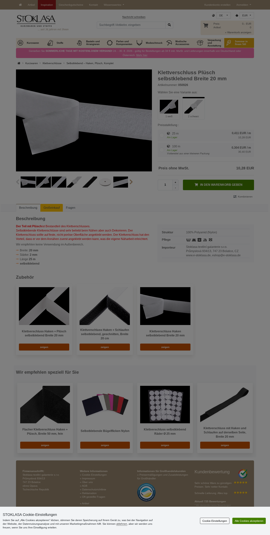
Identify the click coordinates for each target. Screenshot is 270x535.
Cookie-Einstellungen (214, 520)
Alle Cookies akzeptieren (249, 520)
